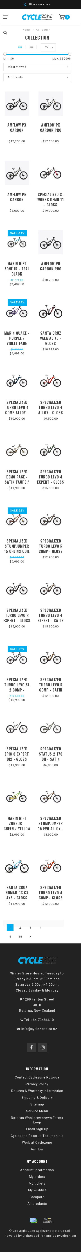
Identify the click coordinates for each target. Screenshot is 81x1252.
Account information (37, 1170)
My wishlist (37, 1190)
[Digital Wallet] (47, 1220)
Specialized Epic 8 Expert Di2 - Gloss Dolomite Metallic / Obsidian (17, 761)
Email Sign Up (37, 1129)
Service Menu (37, 1111)
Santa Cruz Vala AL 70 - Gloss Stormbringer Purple (51, 343)
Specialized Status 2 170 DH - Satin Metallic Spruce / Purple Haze (51, 761)
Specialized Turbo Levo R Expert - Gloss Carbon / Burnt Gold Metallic (16, 623)
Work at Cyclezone (37, 1142)
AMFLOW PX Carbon (16, 127)
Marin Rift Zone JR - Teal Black (16, 269)
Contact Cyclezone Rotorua (37, 1077)
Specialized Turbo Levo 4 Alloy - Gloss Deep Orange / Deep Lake (50, 413)
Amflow (37, 1149)
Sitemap (37, 1104)
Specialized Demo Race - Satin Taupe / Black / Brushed (17, 482)
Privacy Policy (37, 1084)
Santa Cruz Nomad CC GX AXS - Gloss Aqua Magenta (17, 895)
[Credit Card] (33, 1220)
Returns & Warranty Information (37, 1091)
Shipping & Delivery (37, 1097)
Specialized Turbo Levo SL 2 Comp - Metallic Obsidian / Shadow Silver (17, 692)
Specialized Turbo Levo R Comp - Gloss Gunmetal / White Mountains (51, 553)
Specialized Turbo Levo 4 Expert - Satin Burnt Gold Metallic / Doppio (51, 623)
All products (37, 1203)
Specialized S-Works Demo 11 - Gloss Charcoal (50, 202)
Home (26, 29)
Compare (37, 1197)
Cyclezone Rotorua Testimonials (37, 1136)
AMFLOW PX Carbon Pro (50, 127)
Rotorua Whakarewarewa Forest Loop (37, 1120)
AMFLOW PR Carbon (17, 197)
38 (20, 936)
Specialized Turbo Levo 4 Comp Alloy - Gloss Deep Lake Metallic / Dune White (16, 415)
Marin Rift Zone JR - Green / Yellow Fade (17, 826)
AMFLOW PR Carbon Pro (50, 266)
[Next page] (30, 936)
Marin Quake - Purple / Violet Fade (16, 338)
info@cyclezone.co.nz (39, 1029)
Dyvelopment (66, 1235)
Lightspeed (31, 1235)
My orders (37, 1177)
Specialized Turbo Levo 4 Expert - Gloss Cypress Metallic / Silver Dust (50, 484)
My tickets (37, 1183)
